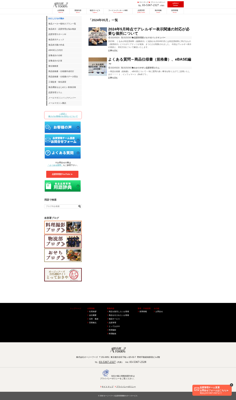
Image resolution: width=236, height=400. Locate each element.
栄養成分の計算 (55, 61)
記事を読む (113, 50)
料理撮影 (112, 330)
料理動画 (112, 334)
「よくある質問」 (55, 165)
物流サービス (114, 319)
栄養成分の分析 (55, 55)
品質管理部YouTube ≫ (62, 174)
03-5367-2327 (150, 5)
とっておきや (114, 326)
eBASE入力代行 (55, 50)
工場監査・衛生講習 (57, 82)
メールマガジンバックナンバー (62, 98)
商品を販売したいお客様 (119, 311)
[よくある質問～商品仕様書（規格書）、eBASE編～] (97, 66)
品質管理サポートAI (57, 34)
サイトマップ (143, 2)
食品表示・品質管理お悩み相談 (62, 29)
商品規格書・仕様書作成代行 (61, 71)
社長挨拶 (92, 311)
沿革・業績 (93, 319)
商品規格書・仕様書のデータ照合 (63, 77)
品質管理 (112, 323)
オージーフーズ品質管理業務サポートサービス (120, 396)
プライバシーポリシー (158, 2)
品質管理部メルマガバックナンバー (149, 38)
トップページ (75, 308)
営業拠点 (92, 323)
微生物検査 (53, 66)
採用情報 (143, 311)
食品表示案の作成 (56, 45)
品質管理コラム (55, 92)
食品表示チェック (56, 40)
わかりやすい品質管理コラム (147, 68)
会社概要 (92, 315)
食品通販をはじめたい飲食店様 (62, 87)
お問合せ (159, 311)
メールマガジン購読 (57, 103)
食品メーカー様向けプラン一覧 (62, 24)
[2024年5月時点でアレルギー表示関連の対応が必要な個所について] (97, 36)
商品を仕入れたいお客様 (119, 315)
